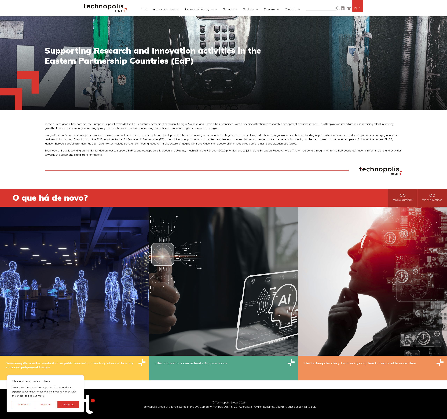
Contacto (290, 9)
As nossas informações (199, 9)
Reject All (46, 404)
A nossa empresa (164, 9)
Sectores (248, 9)
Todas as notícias (402, 200)
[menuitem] (357, 8)
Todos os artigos (432, 200)
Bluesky (349, 8)
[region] (45, 393)
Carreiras (269, 9)
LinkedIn (343, 8)
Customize (23, 404)
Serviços (228, 9)
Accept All (68, 404)
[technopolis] (105, 11)
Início (144, 9)
